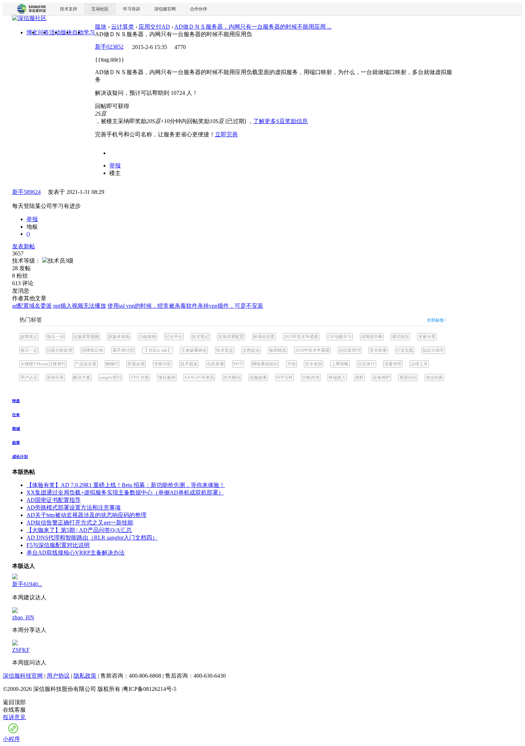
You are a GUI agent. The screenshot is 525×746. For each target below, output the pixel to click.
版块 (100, 27)
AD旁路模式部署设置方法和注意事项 (73, 507)
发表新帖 (23, 246)
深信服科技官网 (23, 676)
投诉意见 (14, 717)
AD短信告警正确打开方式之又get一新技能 (79, 523)
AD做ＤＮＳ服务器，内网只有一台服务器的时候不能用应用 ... (252, 27)
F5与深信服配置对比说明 (58, 545)
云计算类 (122, 27)
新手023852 (109, 47)
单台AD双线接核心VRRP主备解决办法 (75, 553)
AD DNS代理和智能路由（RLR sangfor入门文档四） (92, 538)
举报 (115, 165)
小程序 (11, 739)
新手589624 (26, 192)
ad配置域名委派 (32, 306)
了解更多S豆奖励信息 (280, 121)
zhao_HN (23, 617)
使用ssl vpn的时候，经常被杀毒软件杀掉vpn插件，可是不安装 (185, 306)
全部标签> (436, 320)
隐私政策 (85, 676)
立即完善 (226, 134)
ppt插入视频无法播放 (79, 306)
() (28, 234)
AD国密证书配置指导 (53, 500)
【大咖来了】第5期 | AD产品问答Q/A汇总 (79, 530)
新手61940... (27, 584)
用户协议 (58, 676)
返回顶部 (14, 702)
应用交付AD (154, 27)
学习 (89, 32)
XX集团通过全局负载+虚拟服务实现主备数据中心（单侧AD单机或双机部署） (125, 492)
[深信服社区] (29, 19)
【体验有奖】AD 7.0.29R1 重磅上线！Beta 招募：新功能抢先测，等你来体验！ (125, 485)
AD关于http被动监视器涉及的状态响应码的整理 (86, 515)
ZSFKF (21, 650)
